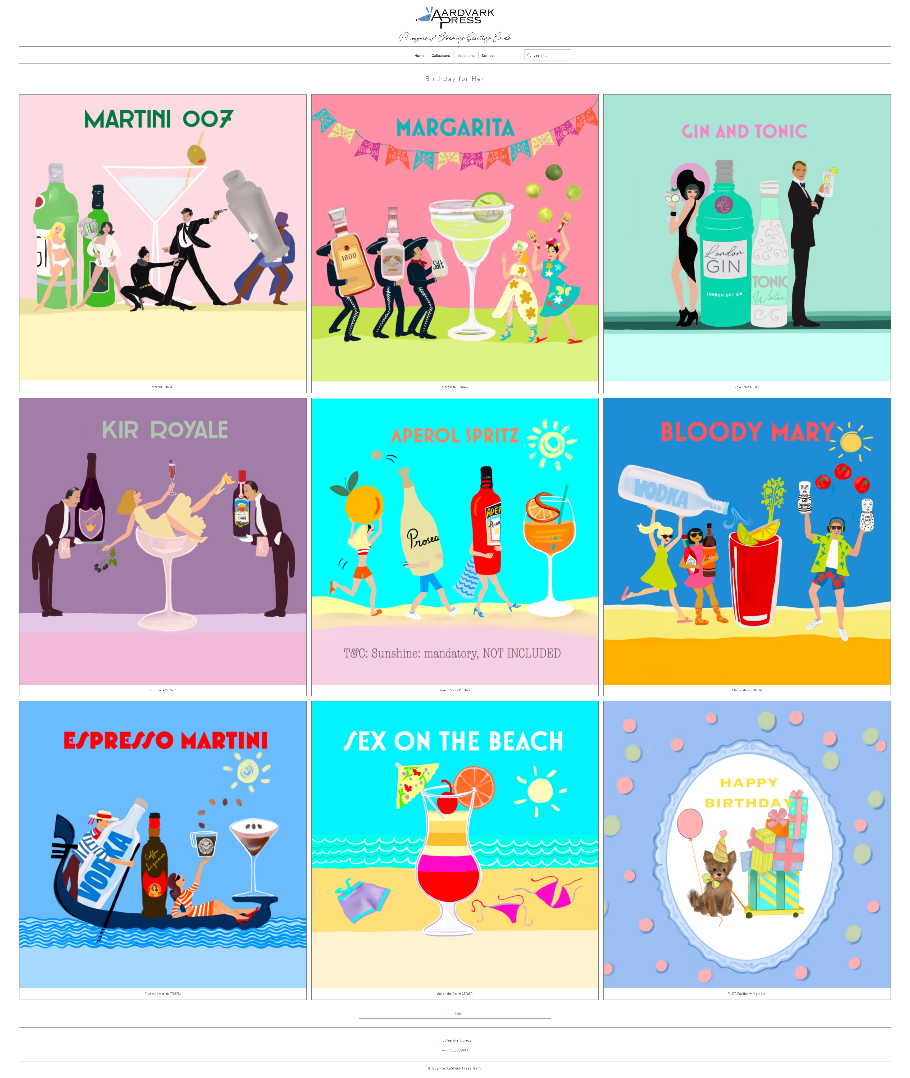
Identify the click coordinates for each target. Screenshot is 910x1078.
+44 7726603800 (455, 1049)
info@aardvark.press (455, 1039)
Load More (455, 1013)
